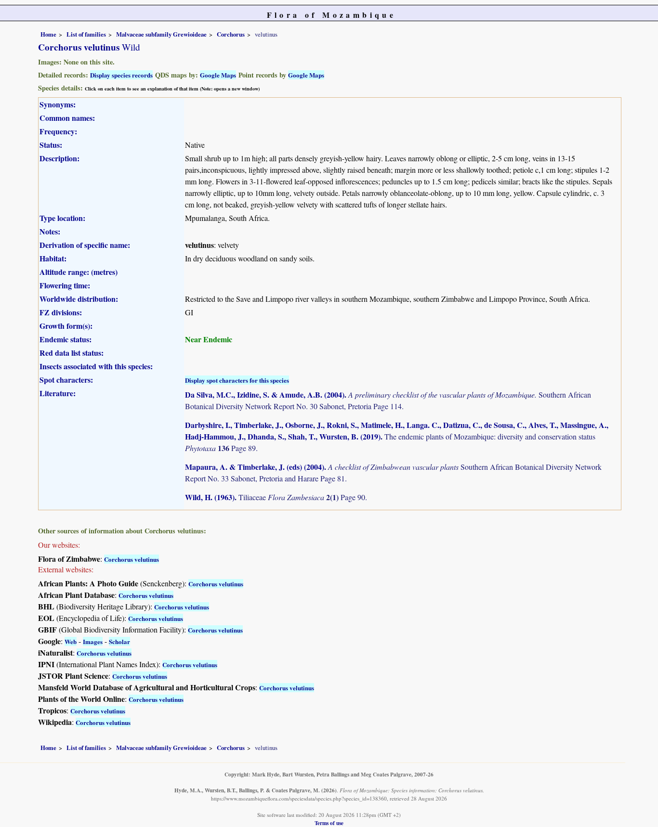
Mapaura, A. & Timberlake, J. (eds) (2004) (254, 466)
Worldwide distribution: (78, 298)
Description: (59, 158)
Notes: (49, 231)
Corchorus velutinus (131, 559)
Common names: (67, 117)
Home (48, 34)
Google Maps (218, 74)
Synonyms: (57, 104)
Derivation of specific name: (84, 244)
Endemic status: (65, 339)
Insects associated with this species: (96, 366)
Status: (50, 144)
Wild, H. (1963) (210, 497)
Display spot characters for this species (237, 380)
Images (93, 641)
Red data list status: (71, 352)
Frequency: (58, 131)
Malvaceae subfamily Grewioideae (161, 34)
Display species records (121, 74)
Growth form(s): (65, 325)
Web (71, 641)
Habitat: (52, 258)
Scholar (119, 641)
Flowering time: (64, 285)
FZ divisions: (60, 312)
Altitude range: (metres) (78, 271)
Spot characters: (66, 379)
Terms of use (329, 823)
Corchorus (231, 34)
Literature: (57, 393)
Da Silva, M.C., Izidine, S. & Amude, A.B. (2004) (264, 394)
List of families (86, 34)
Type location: (62, 217)
